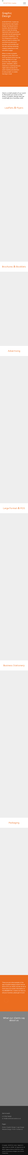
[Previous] (5, 1027)
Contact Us (19, 1129)
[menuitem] (24, 3)
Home (4, 1127)
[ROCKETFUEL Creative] (11, 3)
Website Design (6, 1129)
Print (13, 1129)
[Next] (22, 1027)
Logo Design (20, 1127)
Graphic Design (11, 1127)
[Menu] (24, 3)
